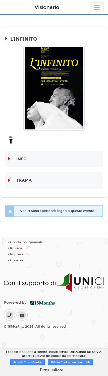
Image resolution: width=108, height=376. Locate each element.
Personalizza (51, 370)
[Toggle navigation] (97, 7)
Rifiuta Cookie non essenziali (70, 362)
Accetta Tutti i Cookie (27, 362)
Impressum (19, 254)
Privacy (15, 248)
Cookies (16, 260)
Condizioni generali (25, 242)
